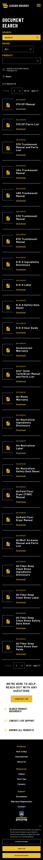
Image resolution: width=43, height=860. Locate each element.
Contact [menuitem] (21, 806)
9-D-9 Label (23, 284)
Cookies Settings (21, 841)
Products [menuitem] (21, 746)
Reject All (21, 848)
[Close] (40, 826)
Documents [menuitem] (21, 796)
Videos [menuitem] (21, 774)
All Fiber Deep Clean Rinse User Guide (27, 646)
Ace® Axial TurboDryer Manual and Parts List (28, 373)
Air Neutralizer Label (25, 447)
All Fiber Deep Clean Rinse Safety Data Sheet (28, 620)
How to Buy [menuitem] (21, 751)
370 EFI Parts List (27, 124)
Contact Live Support (21, 720)
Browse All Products (21, 730)
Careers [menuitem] (21, 784)
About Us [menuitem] (21, 761)
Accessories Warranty (24, 349)
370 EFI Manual (25, 104)
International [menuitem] (21, 756)
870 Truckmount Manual (26, 240)
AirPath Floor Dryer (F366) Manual (25, 494)
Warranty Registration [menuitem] (21, 801)
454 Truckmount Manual (27, 171)
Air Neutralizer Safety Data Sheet (28, 470)
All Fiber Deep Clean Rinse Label (27, 596)
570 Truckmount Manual (26, 217)
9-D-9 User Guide (27, 327)
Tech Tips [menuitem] (21, 779)
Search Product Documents (18, 710)
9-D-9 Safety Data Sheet (28, 306)
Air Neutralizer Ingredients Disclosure (25, 422)
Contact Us (21, 699)
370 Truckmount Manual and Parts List (27, 147)
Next (34, 91)
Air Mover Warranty (22, 398)
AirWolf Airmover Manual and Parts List (27, 543)
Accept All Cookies (21, 855)
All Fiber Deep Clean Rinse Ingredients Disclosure (25, 570)
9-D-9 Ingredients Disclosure (27, 263)
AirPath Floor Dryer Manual (25, 519)
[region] (21, 841)
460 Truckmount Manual (27, 194)
